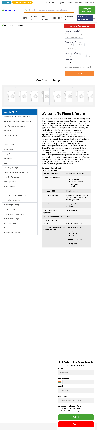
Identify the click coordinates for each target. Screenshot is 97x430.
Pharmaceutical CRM (23, 2)
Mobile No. (68, 60)
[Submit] (26, 9)
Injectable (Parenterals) (11, 177)
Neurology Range (9, 186)
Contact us (69, 18)
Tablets (6, 228)
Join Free (50, 2)
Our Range (45, 18)
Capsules (7, 140)
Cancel (76, 424)
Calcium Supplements (11, 135)
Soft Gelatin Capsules (11, 223)
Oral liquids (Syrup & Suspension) (15, 196)
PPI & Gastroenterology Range (14, 214)
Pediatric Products (10, 209)
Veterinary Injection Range (12, 233)
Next (79, 73)
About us (34, 18)
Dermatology (8, 149)
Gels (5, 163)
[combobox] (49, 9)
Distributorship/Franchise (70, 408)
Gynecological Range (11, 168)
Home (24, 18)
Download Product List (83, 18)
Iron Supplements (10, 182)
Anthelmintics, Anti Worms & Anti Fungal (17, 117)
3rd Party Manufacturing (70, 411)
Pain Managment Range (12, 205)
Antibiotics (7, 131)
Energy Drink (8, 154)
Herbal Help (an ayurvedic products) (16, 172)
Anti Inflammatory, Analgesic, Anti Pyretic (17, 126)
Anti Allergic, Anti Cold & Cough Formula (17, 121)
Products (57, 18)
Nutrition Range (9, 191)
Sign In (61, 2)
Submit (76, 417)
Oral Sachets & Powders (12, 200)
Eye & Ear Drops (9, 158)
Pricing (7, 2)
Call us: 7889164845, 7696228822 (81, 2)
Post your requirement (87, 10)
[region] (33, 25)
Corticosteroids (9, 145)
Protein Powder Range (11, 219)
